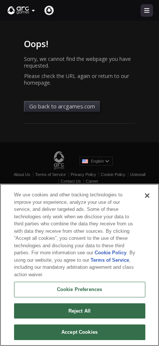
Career (92, 181)
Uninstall (137, 174)
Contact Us (71, 181)
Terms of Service (50, 174)
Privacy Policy (83, 174)
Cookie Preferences (79, 289)
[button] (21, 10)
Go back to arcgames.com (62, 106)
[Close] (147, 195)
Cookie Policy (113, 174)
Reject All (79, 311)
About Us (22, 174)
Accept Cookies (79, 332)
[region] (79, 265)
